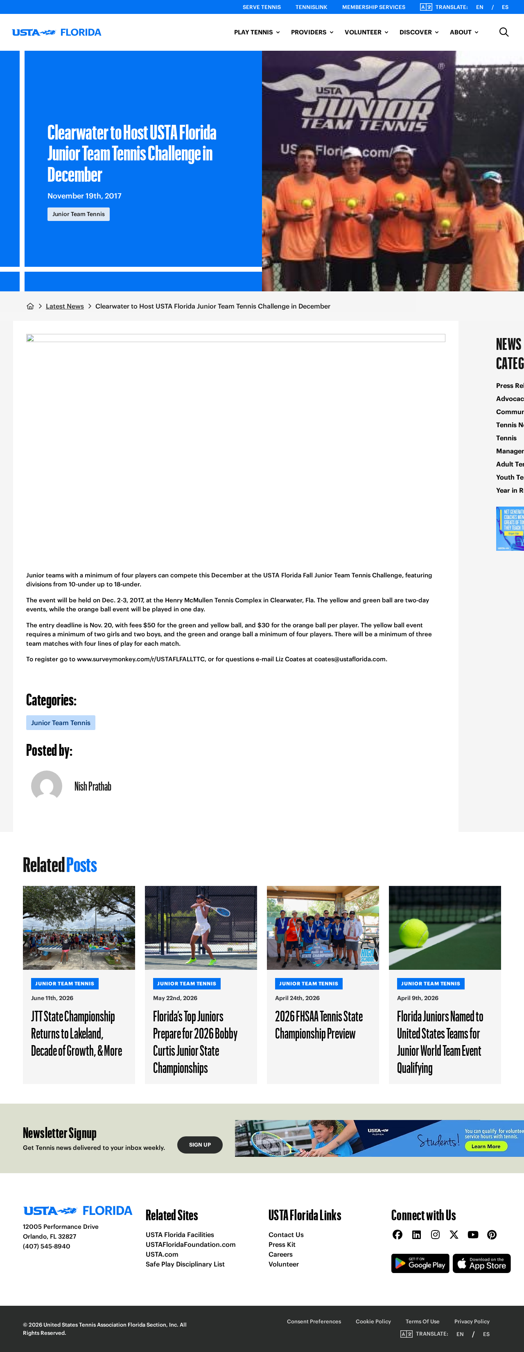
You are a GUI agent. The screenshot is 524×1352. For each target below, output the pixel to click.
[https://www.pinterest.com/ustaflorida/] (492, 1235)
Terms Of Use (423, 1321)
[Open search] (504, 32)
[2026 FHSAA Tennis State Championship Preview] (323, 928)
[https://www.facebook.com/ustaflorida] (397, 1235)
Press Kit (282, 1244)
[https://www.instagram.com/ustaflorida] (435, 1235)
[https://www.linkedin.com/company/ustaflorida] (416, 1235)
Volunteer (284, 1264)
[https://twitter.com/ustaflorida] (454, 1235)
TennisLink (312, 7)
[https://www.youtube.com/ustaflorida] (473, 1235)
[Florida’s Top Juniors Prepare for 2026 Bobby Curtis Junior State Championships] (201, 928)
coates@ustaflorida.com (350, 659)
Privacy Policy (472, 1321)
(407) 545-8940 (46, 1246)
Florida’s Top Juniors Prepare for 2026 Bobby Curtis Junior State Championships (195, 1041)
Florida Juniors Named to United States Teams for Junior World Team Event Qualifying (440, 1041)
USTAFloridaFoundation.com (191, 1244)
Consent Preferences (314, 1321)
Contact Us (286, 1234)
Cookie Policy (373, 1321)
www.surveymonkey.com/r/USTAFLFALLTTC (141, 659)
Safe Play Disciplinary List (185, 1264)
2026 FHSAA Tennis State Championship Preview (319, 1024)
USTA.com (162, 1254)
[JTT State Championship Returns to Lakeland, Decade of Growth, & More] (79, 928)
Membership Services (373, 7)
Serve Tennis (262, 7)
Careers (281, 1254)
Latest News (65, 306)
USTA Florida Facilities (180, 1234)
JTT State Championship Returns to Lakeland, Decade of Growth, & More (76, 1033)
